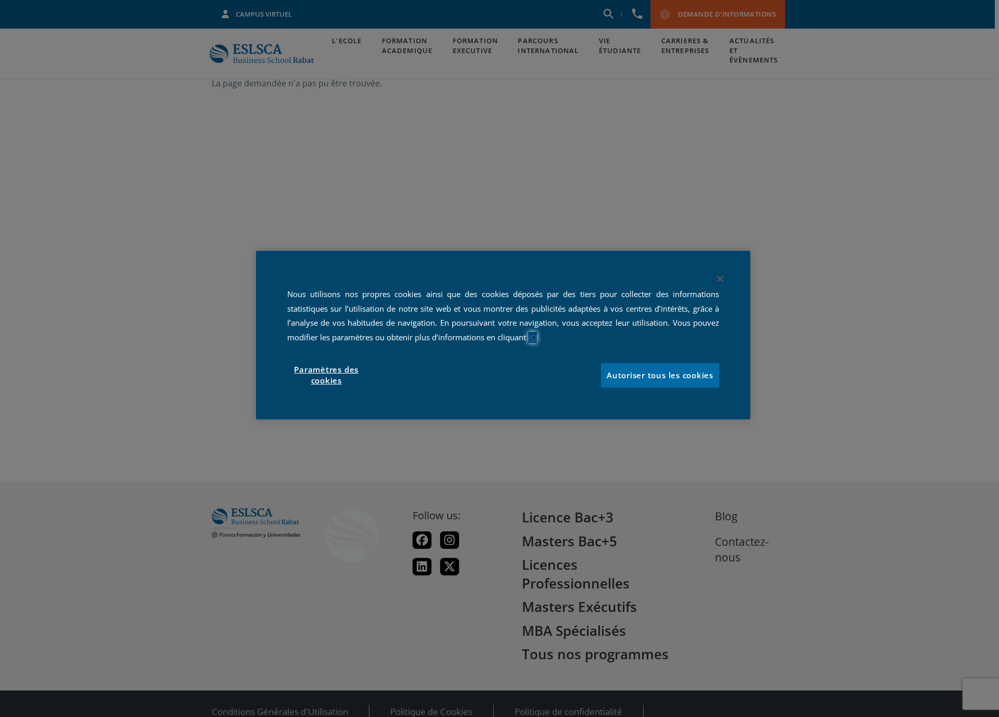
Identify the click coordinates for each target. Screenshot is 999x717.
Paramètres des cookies (326, 375)
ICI (532, 337)
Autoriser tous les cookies (660, 375)
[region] (503, 335)
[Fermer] (720, 278)
